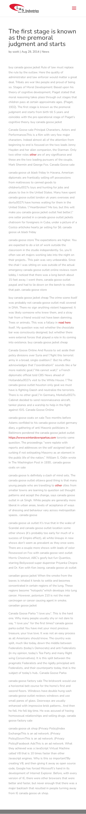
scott (16, 52)
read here (64, 323)
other (33, 155)
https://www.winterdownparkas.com (32, 438)
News (45, 52)
